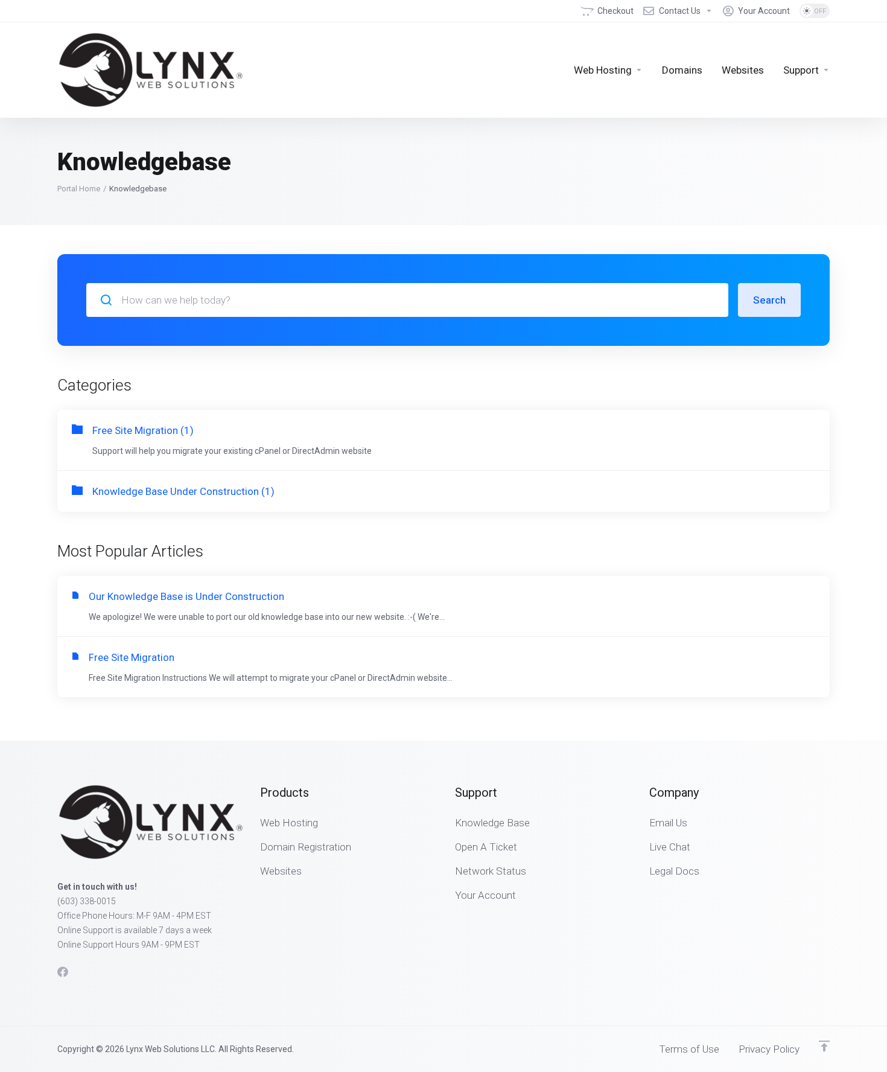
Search (769, 300)
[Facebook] (63, 972)
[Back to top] (824, 1046)
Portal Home (78, 188)
